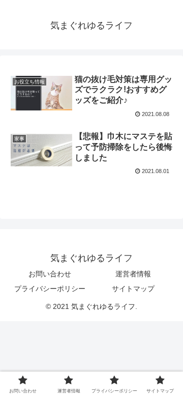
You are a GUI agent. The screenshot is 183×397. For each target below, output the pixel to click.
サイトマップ (133, 289)
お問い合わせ (49, 274)
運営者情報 (133, 274)
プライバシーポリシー (49, 289)
